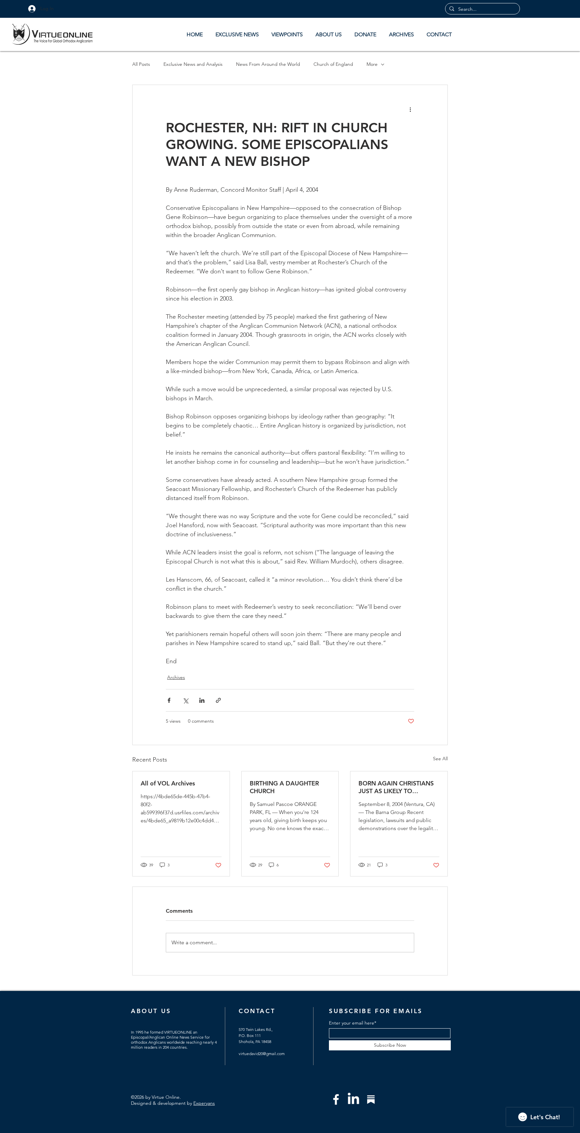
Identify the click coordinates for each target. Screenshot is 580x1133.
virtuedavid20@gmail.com (262, 1053)
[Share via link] (218, 700)
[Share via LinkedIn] (202, 700)
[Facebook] (336, 1099)
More (372, 64)
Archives (176, 677)
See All (440, 759)
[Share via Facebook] (169, 700)
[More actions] (410, 109)
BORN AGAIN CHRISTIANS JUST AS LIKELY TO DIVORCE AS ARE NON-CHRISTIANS (396, 787)
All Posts (141, 64)
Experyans (204, 1103)
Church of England (333, 64)
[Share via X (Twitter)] (185, 700)
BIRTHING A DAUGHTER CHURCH (284, 787)
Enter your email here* (352, 1023)
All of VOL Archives (168, 783)
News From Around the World (268, 64)
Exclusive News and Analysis (193, 64)
